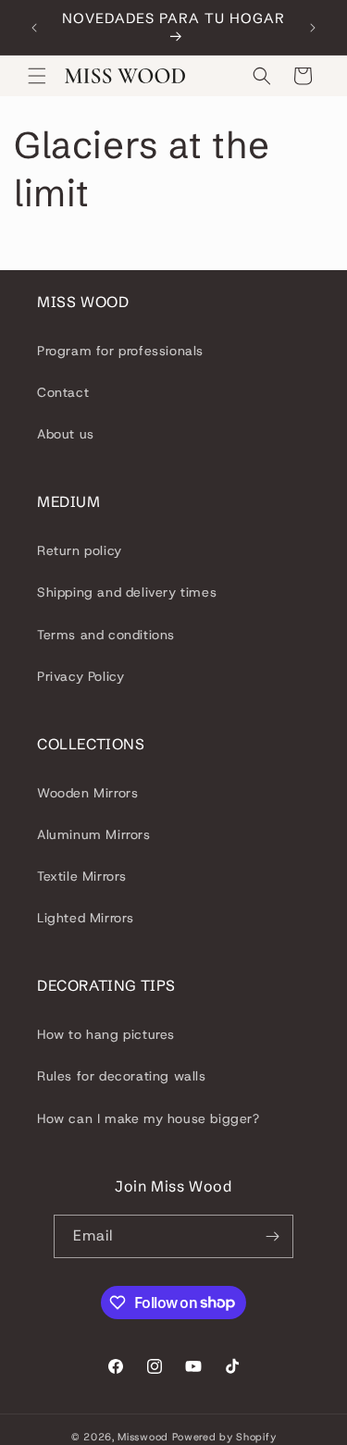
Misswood (143, 1436)
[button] (37, 76)
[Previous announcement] (34, 27)
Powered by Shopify (224, 1436)
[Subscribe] (272, 1236)
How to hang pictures (106, 1034)
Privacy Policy (80, 676)
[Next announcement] (312, 27)
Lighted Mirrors (85, 917)
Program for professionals (120, 350)
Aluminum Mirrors (94, 834)
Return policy (79, 550)
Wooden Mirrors (87, 792)
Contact (63, 392)
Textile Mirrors (82, 876)
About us (65, 434)
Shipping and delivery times (127, 592)
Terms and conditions (106, 634)
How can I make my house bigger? (148, 1118)
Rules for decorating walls (121, 1076)
